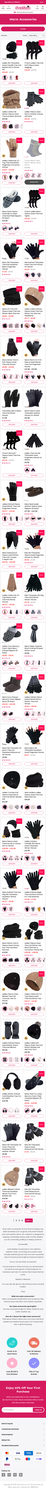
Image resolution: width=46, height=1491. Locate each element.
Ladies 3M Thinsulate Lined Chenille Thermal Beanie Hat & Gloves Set (11, 66)
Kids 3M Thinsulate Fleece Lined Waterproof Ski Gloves (33, 1147)
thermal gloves (32, 1269)
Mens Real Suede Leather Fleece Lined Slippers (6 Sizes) (33, 506)
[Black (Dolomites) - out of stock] (33, 713)
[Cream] (39, 325)
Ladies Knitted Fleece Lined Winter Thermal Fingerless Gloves (11, 506)
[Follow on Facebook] (3, 1475)
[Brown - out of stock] (10, 325)
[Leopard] (10, 662)
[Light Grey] (16, 1110)
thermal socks (31, 1284)
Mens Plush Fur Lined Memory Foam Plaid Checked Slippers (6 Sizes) (33, 1097)
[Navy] (16, 959)
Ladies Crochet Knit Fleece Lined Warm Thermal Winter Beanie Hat (12, 796)
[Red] (16, 77)
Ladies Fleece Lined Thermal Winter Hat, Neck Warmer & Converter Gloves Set (33, 946)
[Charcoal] (4, 713)
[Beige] (4, 126)
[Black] (4, 77)
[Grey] (10, 77)
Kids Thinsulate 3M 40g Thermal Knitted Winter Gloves (34, 597)
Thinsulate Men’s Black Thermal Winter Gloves (11, 413)
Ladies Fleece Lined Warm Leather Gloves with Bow (33, 114)
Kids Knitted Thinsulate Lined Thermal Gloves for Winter (33, 264)
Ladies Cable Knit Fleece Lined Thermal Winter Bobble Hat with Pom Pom (33, 1046)
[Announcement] (23, 2)
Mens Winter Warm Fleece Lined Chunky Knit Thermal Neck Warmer (10, 946)
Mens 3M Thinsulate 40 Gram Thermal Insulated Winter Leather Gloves (11, 1148)
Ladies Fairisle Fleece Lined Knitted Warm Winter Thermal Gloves (33, 700)
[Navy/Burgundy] (10, 713)
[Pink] (33, 1206)
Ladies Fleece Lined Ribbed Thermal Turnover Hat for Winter (10, 997)
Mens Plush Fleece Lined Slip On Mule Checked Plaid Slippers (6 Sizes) (11, 215)
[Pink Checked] (16, 662)
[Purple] (33, 469)
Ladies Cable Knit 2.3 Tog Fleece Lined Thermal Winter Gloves (10, 598)
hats (16, 1272)
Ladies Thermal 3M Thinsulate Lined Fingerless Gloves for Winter (33, 456)
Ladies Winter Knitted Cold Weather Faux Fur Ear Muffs (11, 1096)
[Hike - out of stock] (33, 175)
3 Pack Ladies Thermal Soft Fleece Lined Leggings (33, 65)
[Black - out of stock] (27, 518)
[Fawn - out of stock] (39, 959)
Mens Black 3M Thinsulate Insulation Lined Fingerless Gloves (34, 750)
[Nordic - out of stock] (39, 175)
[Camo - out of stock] (27, 175)
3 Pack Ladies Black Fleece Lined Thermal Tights (33, 214)
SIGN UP (38, 1410)
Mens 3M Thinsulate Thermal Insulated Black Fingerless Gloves (10, 265)
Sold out (34, 182)
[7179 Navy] (10, 228)
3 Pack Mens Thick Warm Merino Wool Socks (32, 163)
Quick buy (11, 83)
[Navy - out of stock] (39, 612)
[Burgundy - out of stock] (16, 325)
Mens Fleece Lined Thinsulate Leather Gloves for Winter (32, 413)
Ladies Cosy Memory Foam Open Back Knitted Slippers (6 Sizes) (10, 649)
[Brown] (33, 1110)
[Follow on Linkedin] (21, 1475)
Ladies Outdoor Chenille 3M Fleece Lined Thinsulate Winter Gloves (32, 844)
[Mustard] (39, 909)
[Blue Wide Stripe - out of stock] (33, 662)
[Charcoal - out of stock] (10, 909)
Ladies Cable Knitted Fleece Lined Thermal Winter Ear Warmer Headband (33, 312)
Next (28, 1220)
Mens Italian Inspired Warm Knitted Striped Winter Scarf (33, 648)
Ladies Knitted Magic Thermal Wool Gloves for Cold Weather (33, 894)
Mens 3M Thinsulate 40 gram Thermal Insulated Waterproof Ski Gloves (11, 751)
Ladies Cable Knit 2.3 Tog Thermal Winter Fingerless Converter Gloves (11, 164)
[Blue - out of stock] (16, 126)
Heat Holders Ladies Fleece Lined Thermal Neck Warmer (33, 795)
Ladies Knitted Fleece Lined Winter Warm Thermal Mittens (11, 1045)
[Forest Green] (39, 376)
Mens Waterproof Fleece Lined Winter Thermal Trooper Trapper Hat (10, 556)
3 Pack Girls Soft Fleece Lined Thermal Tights (11, 455)
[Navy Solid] (16, 518)
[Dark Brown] (33, 518)
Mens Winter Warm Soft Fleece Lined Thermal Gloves (10, 362)
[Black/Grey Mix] (27, 662)
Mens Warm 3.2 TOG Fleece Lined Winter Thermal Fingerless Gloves (33, 363)
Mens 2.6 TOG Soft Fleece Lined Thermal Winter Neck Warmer (11, 311)
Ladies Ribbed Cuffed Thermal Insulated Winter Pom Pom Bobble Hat (11, 1192)
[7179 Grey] (4, 228)
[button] (9, 7)
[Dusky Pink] (16, 1008)
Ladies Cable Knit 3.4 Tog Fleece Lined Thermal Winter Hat (33, 996)
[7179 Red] (16, 228)
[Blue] (16, 177)
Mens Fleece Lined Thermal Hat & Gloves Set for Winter (11, 843)
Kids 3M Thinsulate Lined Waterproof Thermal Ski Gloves (32, 1191)
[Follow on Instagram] (15, 1475)
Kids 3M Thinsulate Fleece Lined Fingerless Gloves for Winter (34, 555)
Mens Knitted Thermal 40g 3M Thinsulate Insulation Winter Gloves (11, 895)
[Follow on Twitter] (9, 1475)
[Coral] (39, 713)
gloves (21, 1269)
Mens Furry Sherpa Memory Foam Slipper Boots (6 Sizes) (11, 699)
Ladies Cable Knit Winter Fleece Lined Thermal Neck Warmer (12, 114)
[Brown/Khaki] (39, 662)
